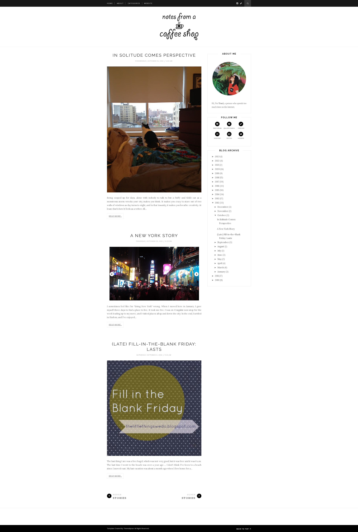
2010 (217, 280)
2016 (217, 186)
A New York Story (154, 235)
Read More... (115, 216)
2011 (217, 276)
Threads (241, 128)
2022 (217, 160)
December (222, 207)
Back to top (242, 529)
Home (110, 3)
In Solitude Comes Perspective (154, 55)
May (219, 259)
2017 (217, 181)
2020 (217, 169)
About (120, 3)
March (220, 267)
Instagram (217, 128)
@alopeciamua (229, 128)
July (219, 250)
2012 (217, 202)
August (220, 246)
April (219, 263)
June (219, 255)
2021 (217, 165)
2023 (217, 156)
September (223, 242)
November (222, 211)
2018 (217, 177)
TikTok (229, 138)
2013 (217, 198)
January (221, 271)
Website (148, 3)
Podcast (217, 138)
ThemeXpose (129, 528)
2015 (217, 190)
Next (196, 274)
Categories (134, 3)
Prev (112, 274)
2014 (217, 194)
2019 (217, 173)
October (221, 215)
